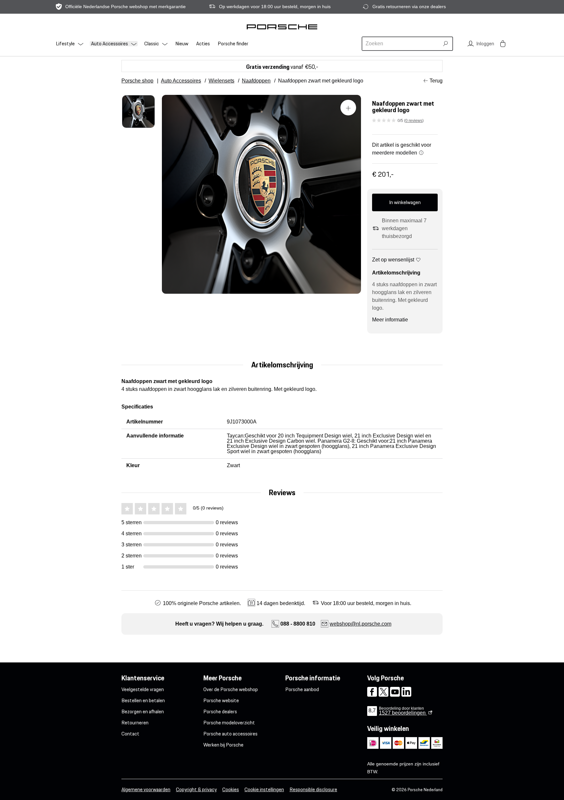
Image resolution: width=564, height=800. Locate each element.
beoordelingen (403, 713)
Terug (436, 80)
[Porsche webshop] (282, 27)
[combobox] (401, 43)
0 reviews (413, 120)
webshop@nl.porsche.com (360, 624)
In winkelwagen (405, 202)
